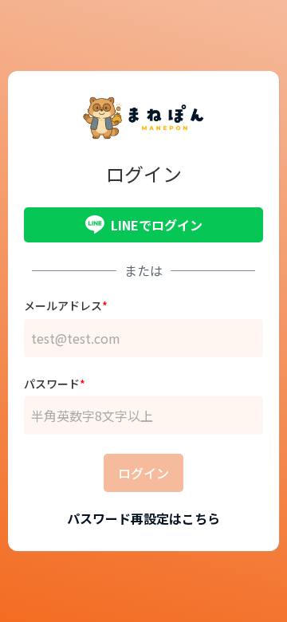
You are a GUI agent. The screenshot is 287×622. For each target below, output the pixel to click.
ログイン (143, 472)
